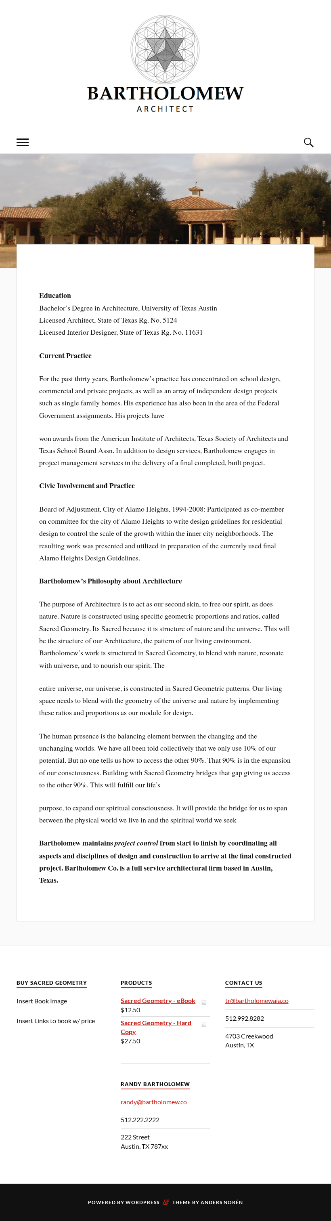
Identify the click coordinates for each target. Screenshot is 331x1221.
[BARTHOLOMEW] (165, 106)
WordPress (142, 1202)
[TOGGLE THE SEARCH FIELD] (308, 142)
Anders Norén (222, 1202)
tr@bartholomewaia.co (257, 1000)
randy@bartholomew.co (154, 1102)
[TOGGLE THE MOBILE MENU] (23, 142)
